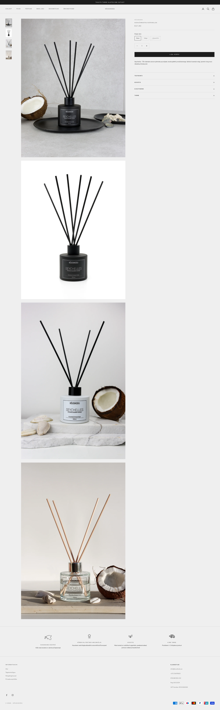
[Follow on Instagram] (12, 695)
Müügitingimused (11, 676)
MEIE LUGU (40, 9)
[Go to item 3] (9, 43)
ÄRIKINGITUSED (68, 9)
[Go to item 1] (9, 23)
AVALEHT (9, 9)
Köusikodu (139, 19)
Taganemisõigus (10, 672)
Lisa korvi (175, 54)
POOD (18, 9)
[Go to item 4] (9, 55)
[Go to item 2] (9, 33)
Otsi (7, 669)
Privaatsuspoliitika (11, 679)
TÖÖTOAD (28, 9)
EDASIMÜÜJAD (54, 9)
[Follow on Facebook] (7, 695)
